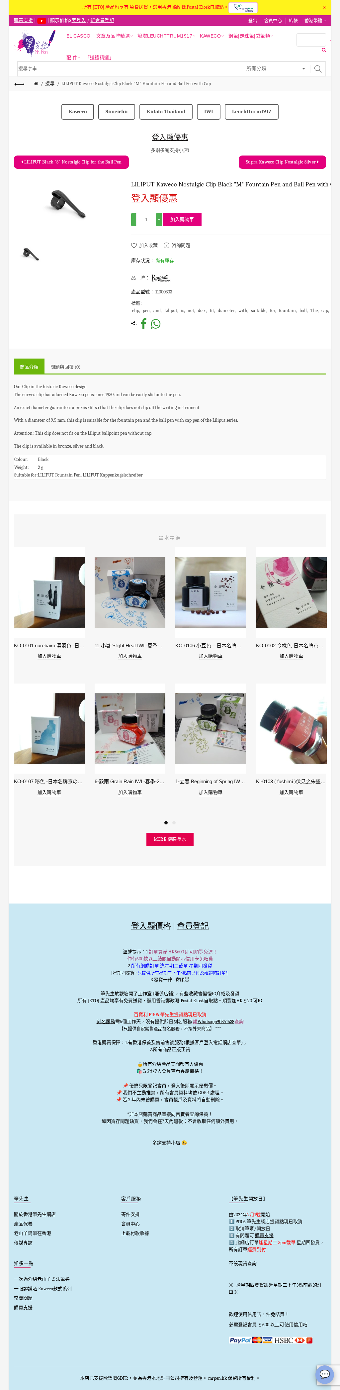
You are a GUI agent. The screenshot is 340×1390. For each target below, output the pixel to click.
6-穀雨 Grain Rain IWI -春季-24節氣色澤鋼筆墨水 (130, 781)
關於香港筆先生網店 (35, 1214)
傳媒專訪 (23, 1243)
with (242, 310)
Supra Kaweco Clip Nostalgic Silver (281, 162)
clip (135, 310)
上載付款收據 (135, 1233)
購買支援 (23, 1308)
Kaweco (78, 112)
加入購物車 (182, 219)
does (202, 310)
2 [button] (174, 822)
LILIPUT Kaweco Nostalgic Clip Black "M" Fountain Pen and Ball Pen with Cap (136, 83)
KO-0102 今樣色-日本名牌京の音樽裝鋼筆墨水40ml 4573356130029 (291, 645)
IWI (208, 112)
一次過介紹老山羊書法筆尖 (42, 1279)
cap (324, 310)
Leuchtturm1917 (251, 112)
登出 (252, 20)
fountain (287, 310)
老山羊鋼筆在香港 (32, 1233)
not (191, 310)
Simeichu (117, 112)
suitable (258, 310)
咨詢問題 (181, 245)
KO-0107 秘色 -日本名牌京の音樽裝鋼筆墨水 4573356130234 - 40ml (49, 781)
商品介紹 (29, 367)
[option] (30, 254)
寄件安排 (130, 1214)
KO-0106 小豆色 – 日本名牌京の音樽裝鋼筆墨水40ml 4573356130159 (210, 645)
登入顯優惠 (170, 137)
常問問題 (23, 1298)
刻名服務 (106, 1021)
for (272, 310)
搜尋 (49, 83)
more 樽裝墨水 (170, 839)
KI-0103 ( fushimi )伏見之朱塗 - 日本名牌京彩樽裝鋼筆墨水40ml (291, 781)
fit (212, 310)
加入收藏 (148, 245)
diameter (226, 310)
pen (146, 310)
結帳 (293, 20)
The (314, 310)
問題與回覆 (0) (65, 367)
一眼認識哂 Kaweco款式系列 (43, 1289)
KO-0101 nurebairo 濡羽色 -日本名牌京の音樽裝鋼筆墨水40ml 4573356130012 (49, 645)
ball (303, 310)
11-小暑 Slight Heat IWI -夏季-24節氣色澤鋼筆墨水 (130, 645)
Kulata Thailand (166, 112)
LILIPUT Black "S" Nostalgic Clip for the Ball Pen (72, 162)
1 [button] (166, 822)
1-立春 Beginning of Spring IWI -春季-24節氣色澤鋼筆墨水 (210, 781)
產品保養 (23, 1224)
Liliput (170, 310)
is (182, 310)
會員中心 (273, 20)
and (157, 310)
